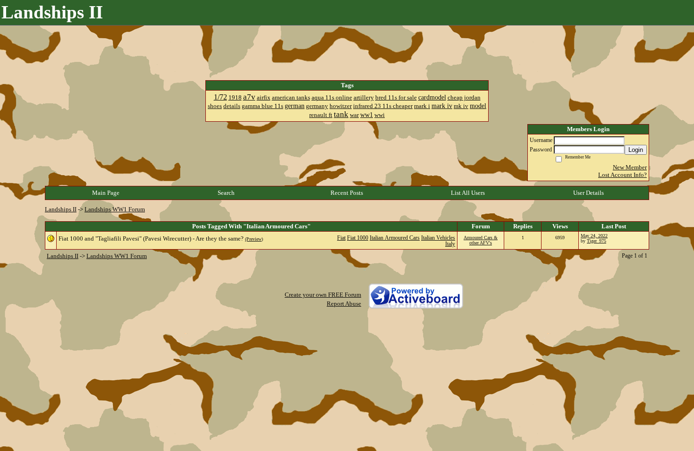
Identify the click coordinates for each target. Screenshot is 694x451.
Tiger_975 (596, 240)
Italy (450, 244)
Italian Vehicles (438, 238)
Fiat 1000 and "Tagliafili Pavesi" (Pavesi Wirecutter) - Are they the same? (151, 238)
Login (635, 149)
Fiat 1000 (357, 238)
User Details (588, 192)
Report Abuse (344, 303)
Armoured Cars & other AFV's (481, 240)
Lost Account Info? (622, 174)
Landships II (60, 209)
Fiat (341, 238)
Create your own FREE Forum (323, 294)
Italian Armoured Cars (395, 238)
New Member (630, 167)
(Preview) (254, 239)
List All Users (468, 192)
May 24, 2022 (594, 235)
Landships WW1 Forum (115, 209)
